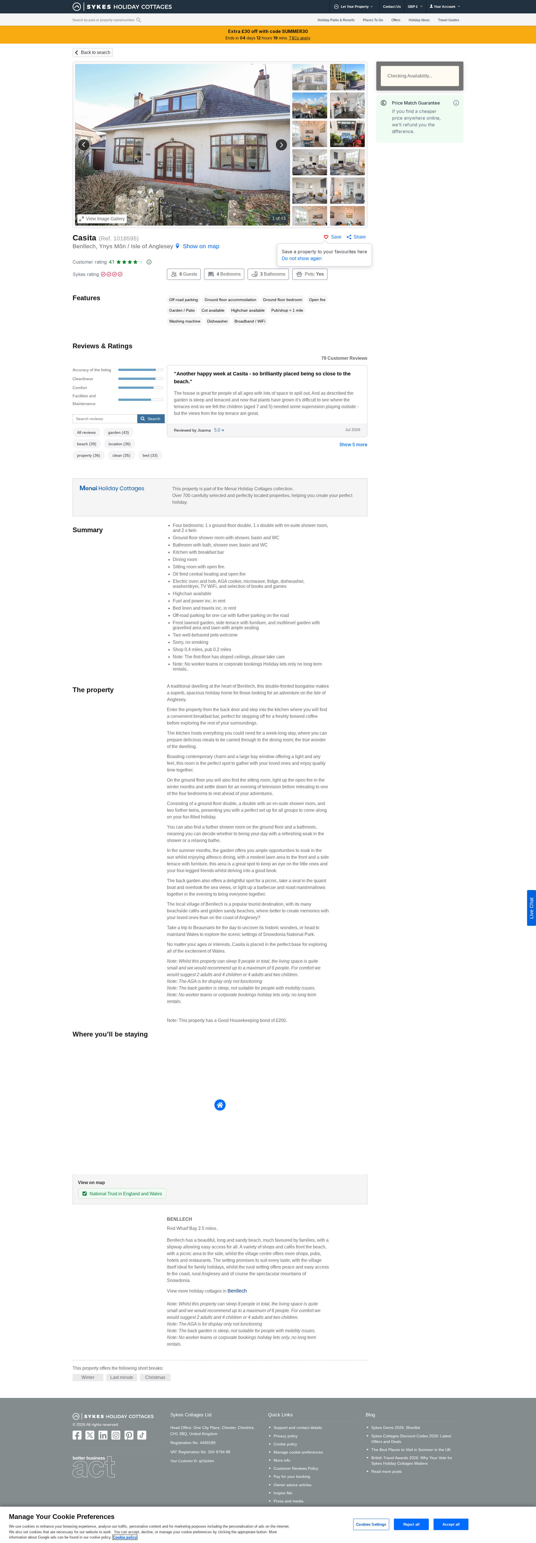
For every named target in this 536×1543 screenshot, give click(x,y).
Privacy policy (286, 1436)
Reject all (411, 1524)
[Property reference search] (138, 20)
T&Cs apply (299, 38)
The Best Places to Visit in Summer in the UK (411, 1449)
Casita (84, 237)
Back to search (95, 52)
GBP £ (413, 7)
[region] (268, 1525)
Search (154, 418)
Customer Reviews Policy (296, 1468)
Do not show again (302, 258)
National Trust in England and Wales (126, 1193)
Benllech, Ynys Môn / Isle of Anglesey (146, 246)
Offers (395, 20)
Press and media (288, 1501)
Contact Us (392, 7)
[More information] (456, 103)
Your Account (444, 7)
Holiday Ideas (419, 20)
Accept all (451, 1524)
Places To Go (373, 20)
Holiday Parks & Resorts (336, 20)
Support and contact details (298, 1427)
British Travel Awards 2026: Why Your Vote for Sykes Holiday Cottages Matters (411, 1461)
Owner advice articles (293, 1485)
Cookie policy (285, 1444)
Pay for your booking (292, 1476)
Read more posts (386, 1471)
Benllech (237, 1291)
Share (360, 237)
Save (336, 237)
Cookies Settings (371, 1524)
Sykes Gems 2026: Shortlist (395, 1427)
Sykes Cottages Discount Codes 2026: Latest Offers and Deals (411, 1439)
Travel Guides (448, 20)
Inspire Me (283, 1493)
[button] (83, 144)
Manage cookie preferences (298, 1452)
